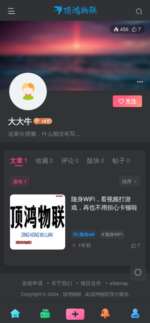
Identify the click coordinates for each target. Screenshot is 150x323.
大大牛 (20, 121)
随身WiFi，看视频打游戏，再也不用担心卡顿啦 (104, 202)
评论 (70, 160)
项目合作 (90, 283)
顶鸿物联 (72, 294)
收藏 (44, 160)
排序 (127, 181)
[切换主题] (138, 273)
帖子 (121, 160)
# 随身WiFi (112, 234)
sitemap (119, 283)
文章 (19, 160)
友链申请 (32, 283)
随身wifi (87, 234)
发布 (19, 181)
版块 (95, 160)
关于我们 (61, 283)
